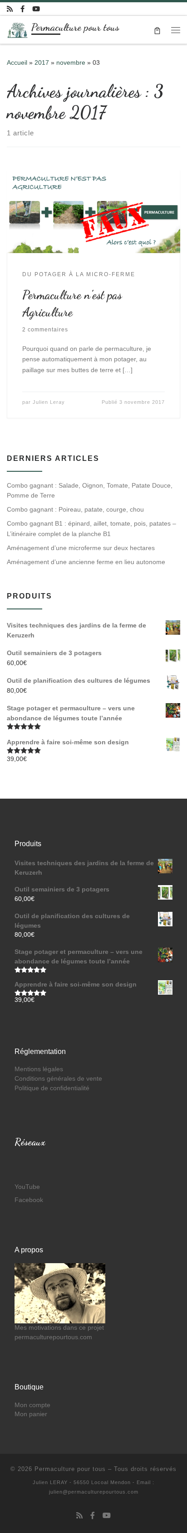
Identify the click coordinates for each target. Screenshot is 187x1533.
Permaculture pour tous (70, 1469)
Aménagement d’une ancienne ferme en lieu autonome (86, 561)
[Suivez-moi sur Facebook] (22, 9)
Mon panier (31, 1414)
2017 (41, 62)
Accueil (17, 62)
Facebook (29, 1200)
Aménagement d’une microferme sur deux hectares (81, 547)
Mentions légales (39, 1069)
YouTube (27, 1186)
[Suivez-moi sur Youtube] (36, 9)
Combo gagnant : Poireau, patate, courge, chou (75, 509)
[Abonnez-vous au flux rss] (10, 9)
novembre (70, 62)
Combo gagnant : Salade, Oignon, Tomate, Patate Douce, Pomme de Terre (89, 490)
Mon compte (32, 1405)
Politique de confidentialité (52, 1088)
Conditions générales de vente (58, 1078)
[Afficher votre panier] (157, 29)
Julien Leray (49, 402)
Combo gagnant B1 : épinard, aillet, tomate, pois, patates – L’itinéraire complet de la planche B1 (91, 528)
